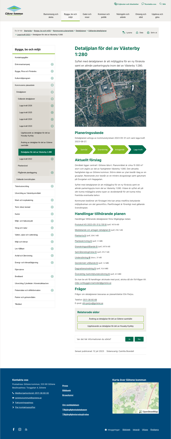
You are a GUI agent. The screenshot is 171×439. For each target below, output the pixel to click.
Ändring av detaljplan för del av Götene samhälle (36, 143)
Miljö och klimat (21, 242)
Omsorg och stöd (140, 15)
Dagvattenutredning (85, 268)
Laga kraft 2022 (25, 159)
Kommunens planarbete (63, 31)
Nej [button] (139, 339)
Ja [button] (129, 339)
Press (65, 385)
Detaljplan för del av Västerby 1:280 (36, 152)
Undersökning (82, 257)
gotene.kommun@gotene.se (28, 398)
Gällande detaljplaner (97, 31)
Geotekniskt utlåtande (86, 263)
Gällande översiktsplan (25, 179)
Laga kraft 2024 (25, 119)
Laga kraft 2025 (25, 112)
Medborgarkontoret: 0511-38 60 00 (32, 393)
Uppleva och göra (157, 15)
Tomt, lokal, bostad (22, 207)
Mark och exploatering (24, 200)
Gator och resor (87, 15)
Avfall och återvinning (23, 256)
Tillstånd (18, 304)
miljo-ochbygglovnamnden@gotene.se (93, 283)
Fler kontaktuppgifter (25, 407)
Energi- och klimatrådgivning (26, 262)
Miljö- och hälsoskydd (24, 221)
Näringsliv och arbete (123, 15)
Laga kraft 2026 (25, 105)
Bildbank (66, 390)
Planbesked (23, 166)
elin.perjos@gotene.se (92, 303)
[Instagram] (20, 429)
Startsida (28, 31)
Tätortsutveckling (22, 186)
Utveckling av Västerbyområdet (28, 193)
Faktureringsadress (24, 402)
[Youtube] (26, 429)
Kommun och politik (104, 15)
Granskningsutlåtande (86, 246)
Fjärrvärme (19, 269)
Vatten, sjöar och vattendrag (26, 235)
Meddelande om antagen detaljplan (93, 230)
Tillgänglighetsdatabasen (74, 409)
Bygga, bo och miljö (70, 15)
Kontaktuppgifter (21, 57)
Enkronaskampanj (22, 64)
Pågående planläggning (27, 172)
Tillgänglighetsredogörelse (75, 414)
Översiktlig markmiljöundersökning (92, 274)
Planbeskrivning (83, 241)
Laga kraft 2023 (23, 34)
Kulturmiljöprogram (22, 78)
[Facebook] (14, 429)
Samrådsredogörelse (86, 252)
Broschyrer (67, 395)
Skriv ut (154, 32)
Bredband (19, 276)
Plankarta (80, 235)
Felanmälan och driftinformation (27, 290)
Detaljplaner (81, 31)
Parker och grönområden (25, 297)
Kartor (17, 214)
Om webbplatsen (70, 405)
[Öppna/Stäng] (52, 64)
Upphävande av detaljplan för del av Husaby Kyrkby (35, 134)
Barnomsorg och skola (51, 15)
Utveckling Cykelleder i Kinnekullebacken (32, 283)
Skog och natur (21, 228)
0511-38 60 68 (90, 299)
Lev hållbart (19, 249)
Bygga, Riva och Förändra (25, 71)
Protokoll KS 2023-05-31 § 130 (91, 224)
